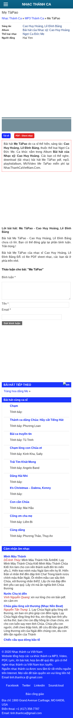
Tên (5, 303)
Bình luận (9, 277)
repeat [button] (36, 126)
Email (6, 309)
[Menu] (5, 4)
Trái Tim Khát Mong (23, 461)
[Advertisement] (36, 78)
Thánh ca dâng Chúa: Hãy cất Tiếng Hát (36, 419)
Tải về (6, 135)
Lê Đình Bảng (53, 26)
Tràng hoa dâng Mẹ (16, 391)
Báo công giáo (35, 693)
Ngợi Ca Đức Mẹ (33, 33)
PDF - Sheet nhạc (24, 135)
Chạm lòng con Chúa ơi (26, 447)
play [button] (15, 125)
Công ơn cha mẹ (21, 515)
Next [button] (25, 126)
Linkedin (39, 685)
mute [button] (47, 125)
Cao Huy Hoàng (33, 26)
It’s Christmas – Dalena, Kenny (30, 487)
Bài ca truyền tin (21, 433)
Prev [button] (7, 126)
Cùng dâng (17, 529)
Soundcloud (56, 685)
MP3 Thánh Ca (34, 18)
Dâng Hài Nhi (19, 475)
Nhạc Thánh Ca (36, 4)
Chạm (14, 405)
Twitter (26, 685)
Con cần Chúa (19, 501)
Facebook (12, 685)
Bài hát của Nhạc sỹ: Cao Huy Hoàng (46, 30)
